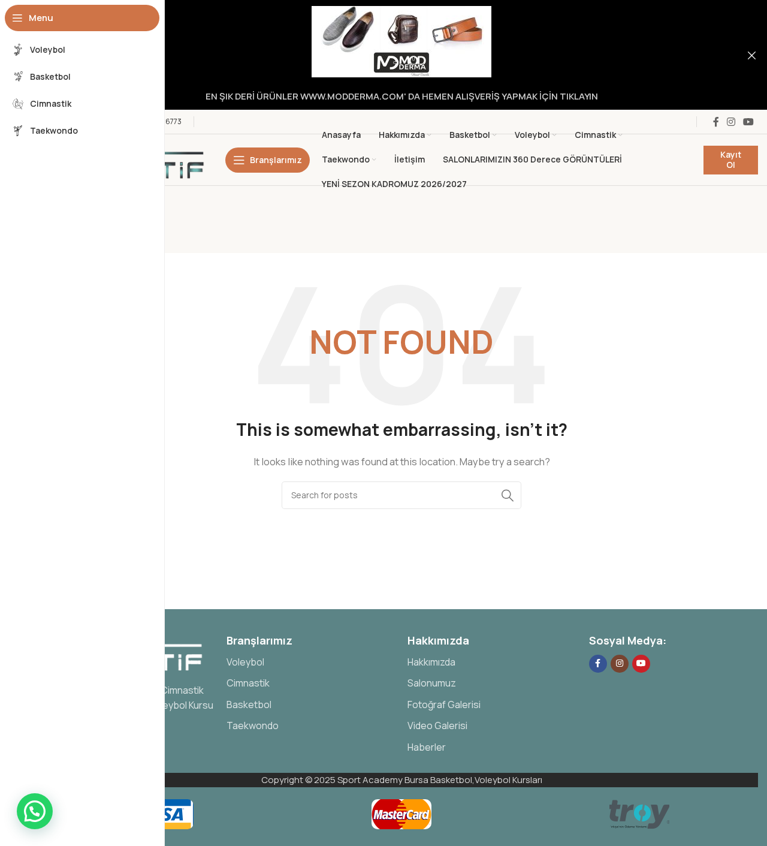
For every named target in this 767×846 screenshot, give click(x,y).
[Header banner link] (383, 55)
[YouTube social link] (748, 122)
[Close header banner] (752, 55)
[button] (35, 811)
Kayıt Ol (730, 159)
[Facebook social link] (716, 122)
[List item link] (311, 662)
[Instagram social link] (731, 122)
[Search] (507, 495)
